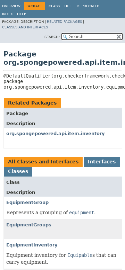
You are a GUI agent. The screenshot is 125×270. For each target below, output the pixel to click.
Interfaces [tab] (102, 161)
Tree (68, 6)
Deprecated (88, 6)
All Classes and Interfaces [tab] (43, 161)
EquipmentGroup (27, 202)
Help (21, 14)
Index (7, 14)
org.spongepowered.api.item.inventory (55, 133)
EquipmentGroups (28, 224)
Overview (11, 6)
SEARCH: (52, 37)
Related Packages (64, 22)
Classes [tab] (18, 171)
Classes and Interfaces (25, 27)
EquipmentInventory (31, 245)
